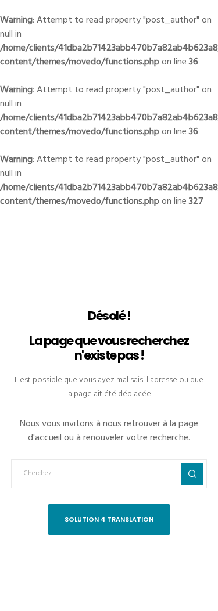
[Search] (192, 474)
